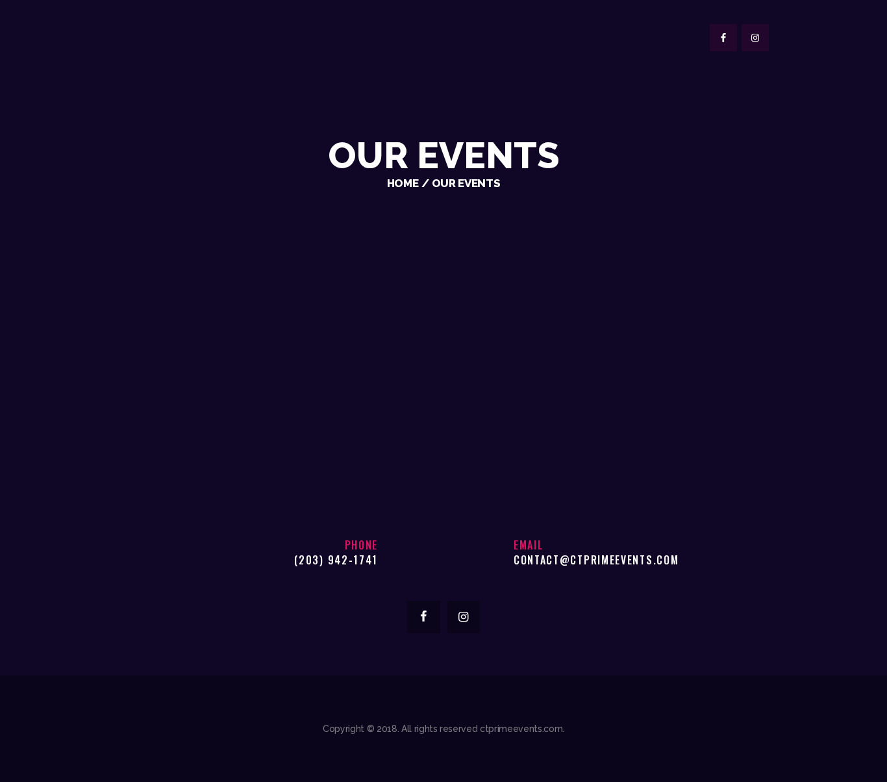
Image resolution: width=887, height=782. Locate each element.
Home (403, 183)
